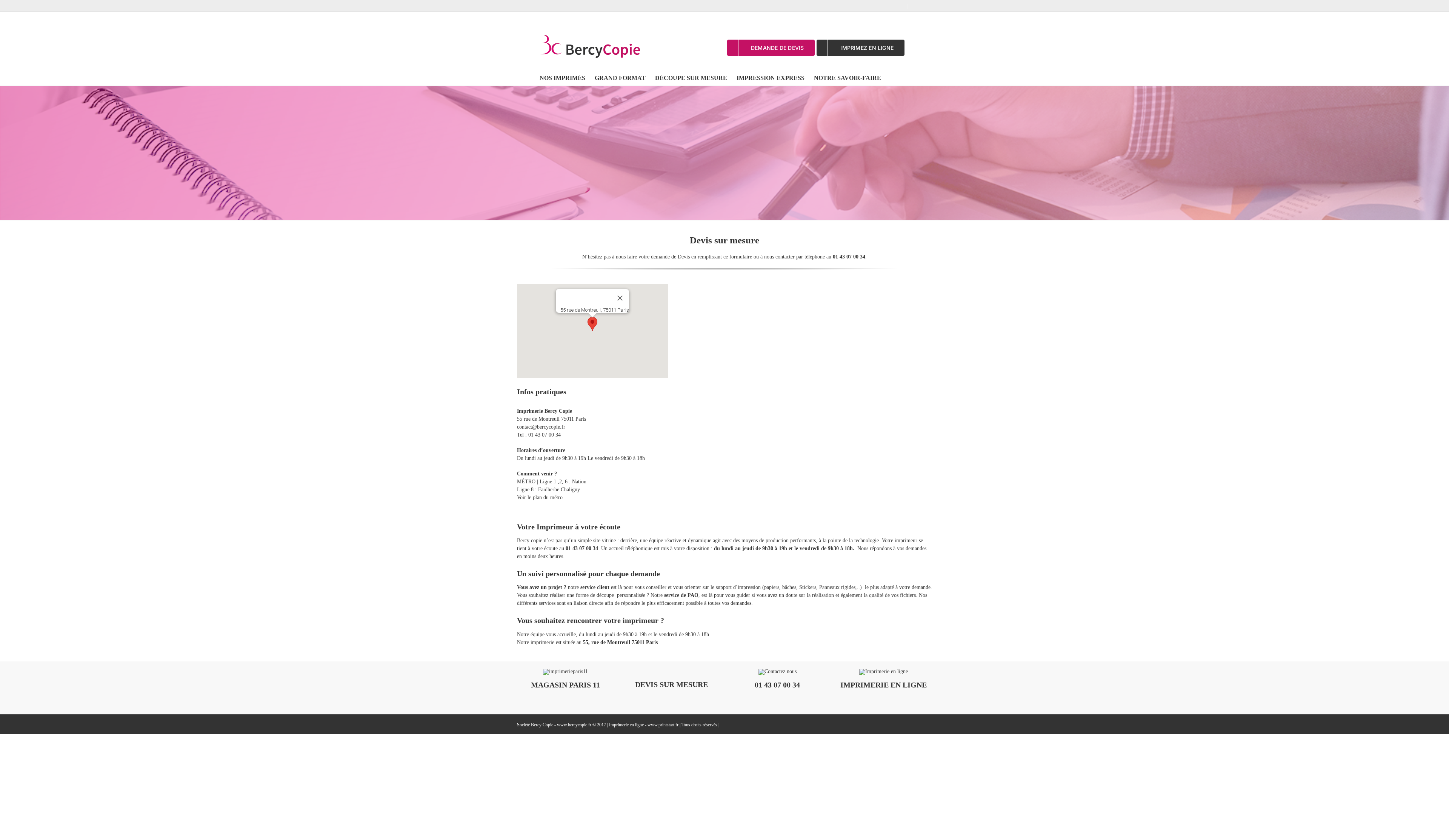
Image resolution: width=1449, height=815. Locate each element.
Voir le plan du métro (540, 497)
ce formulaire (737, 257)
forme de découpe (595, 595)
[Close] (620, 298)
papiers (771, 587)
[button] (592, 324)
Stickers (807, 587)
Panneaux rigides (837, 587)
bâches (789, 587)
